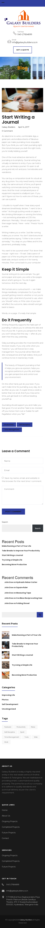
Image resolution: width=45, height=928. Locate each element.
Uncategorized (9, 709)
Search (5, 522)
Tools (26, 737)
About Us (6, 816)
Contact (5, 838)
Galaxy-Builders (26, 920)
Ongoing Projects (9, 821)
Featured (7, 727)
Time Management (11, 430)
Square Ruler (22, 587)
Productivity (9, 425)
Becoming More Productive (14, 564)
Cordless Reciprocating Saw (29, 598)
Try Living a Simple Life (12, 560)
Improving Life (8, 695)
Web (36, 737)
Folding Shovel (23, 603)
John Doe (8, 582)
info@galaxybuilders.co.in (25, 42)
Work (6, 742)
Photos (5, 699)
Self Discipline (24, 425)
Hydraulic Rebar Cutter (26, 582)
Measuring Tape (23, 593)
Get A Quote (22, 50)
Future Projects (9, 833)
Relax (33, 727)
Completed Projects (11, 827)
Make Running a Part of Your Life (16, 546)
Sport (22, 732)
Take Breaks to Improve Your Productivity (21, 550)
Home (5, 810)
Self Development (10, 704)
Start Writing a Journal (12, 555)
